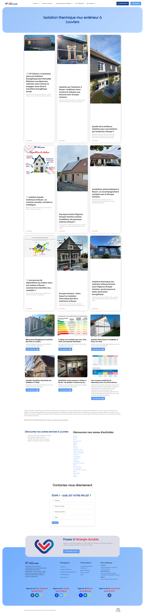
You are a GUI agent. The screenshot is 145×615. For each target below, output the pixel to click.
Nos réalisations (79, 3)
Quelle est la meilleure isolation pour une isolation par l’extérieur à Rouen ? (104, 129)
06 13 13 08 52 (61, 591)
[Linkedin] (37, 595)
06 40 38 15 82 (85, 591)
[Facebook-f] (33, 595)
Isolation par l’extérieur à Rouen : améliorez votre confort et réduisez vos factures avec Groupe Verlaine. (70, 92)
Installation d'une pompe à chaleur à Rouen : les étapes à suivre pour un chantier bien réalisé (72, 382)
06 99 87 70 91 (36, 591)
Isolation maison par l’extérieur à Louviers (39, 435)
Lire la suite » (29, 140)
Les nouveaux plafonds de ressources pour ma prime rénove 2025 (103, 382)
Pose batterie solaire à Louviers (36, 437)
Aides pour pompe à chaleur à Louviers (39, 440)
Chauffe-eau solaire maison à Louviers (38, 439)
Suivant (55, 522)
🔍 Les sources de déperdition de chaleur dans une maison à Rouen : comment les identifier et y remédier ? (39, 285)
